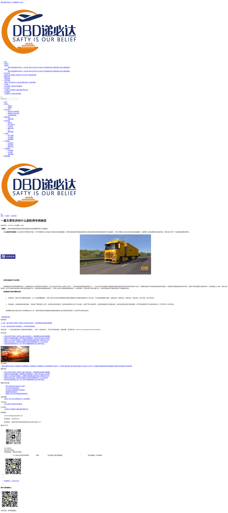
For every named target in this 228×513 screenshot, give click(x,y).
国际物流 (111, 366)
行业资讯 (13, 86)
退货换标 (40, 366)
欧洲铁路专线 (6, 317)
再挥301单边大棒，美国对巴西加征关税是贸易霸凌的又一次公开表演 (26, 342)
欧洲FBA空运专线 (21, 75)
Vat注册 (12, 93)
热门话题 (7, 86)
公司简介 (7, 90)
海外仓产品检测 (44, 67)
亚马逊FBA (12, 82)
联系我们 (13, 90)
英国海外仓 (18, 366)
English (21, 2)
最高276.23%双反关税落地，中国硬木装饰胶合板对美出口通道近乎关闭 (26, 340)
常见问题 (7, 80)
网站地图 (3, 2)
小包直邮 (96, 366)
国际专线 (7, 77)
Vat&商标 (7, 92)
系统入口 (9, 2)
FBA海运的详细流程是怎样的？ (16, 390)
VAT (22, 399)
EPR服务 (7, 93)
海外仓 (6, 63)
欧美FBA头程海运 (10, 75)
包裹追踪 (16, 2)
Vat (29, 82)
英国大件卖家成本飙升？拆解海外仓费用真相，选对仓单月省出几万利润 (27, 338)
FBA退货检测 (48, 366)
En (1, 214)
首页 (5, 62)
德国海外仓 (26, 366)
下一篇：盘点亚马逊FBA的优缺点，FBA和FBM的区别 (18, 326)
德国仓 (6, 69)
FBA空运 (90, 366)
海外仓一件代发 (23, 67)
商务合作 (25, 90)
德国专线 (123, 366)
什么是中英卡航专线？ (13, 388)
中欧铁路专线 (32, 75)
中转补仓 (55, 366)
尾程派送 (67, 366)
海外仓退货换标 (13, 67)
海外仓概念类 (6, 366)
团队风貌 (19, 90)
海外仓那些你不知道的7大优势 (15, 386)
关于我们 (7, 88)
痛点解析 (19, 86)
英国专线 (7, 78)
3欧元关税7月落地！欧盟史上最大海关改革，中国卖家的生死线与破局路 (27, 336)
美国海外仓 (33, 366)
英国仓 (6, 65)
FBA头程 (7, 73)
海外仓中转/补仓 (33, 67)
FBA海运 (84, 366)
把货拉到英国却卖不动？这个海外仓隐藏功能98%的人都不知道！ (24, 343)
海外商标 (33, 82)
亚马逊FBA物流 (76, 366)
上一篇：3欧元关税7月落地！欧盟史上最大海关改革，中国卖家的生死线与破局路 (26, 323)
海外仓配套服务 (65, 67)
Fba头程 (18, 82)
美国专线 (117, 366)
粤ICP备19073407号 (7, 455)
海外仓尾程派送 (54, 67)
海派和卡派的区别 (11, 392)
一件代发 (61, 366)
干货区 (6, 84)
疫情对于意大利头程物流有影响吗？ (17, 393)
